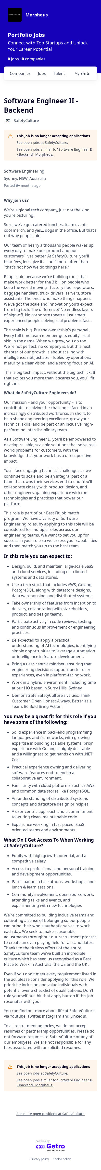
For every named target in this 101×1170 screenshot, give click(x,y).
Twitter (33, 1016)
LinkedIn (78, 1016)
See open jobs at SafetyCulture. (42, 142)
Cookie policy (62, 1159)
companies (20, 73)
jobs (42, 73)
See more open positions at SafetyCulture (50, 1113)
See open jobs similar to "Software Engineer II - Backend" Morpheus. (54, 152)
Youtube (17, 1016)
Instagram (51, 1016)
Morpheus (36, 15)
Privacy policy (39, 1159)
